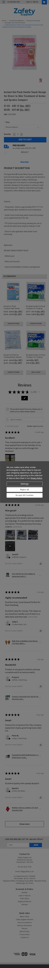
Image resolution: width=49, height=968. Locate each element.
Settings (25, 483)
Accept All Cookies (24, 495)
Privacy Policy (36, 478)
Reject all (24, 489)
